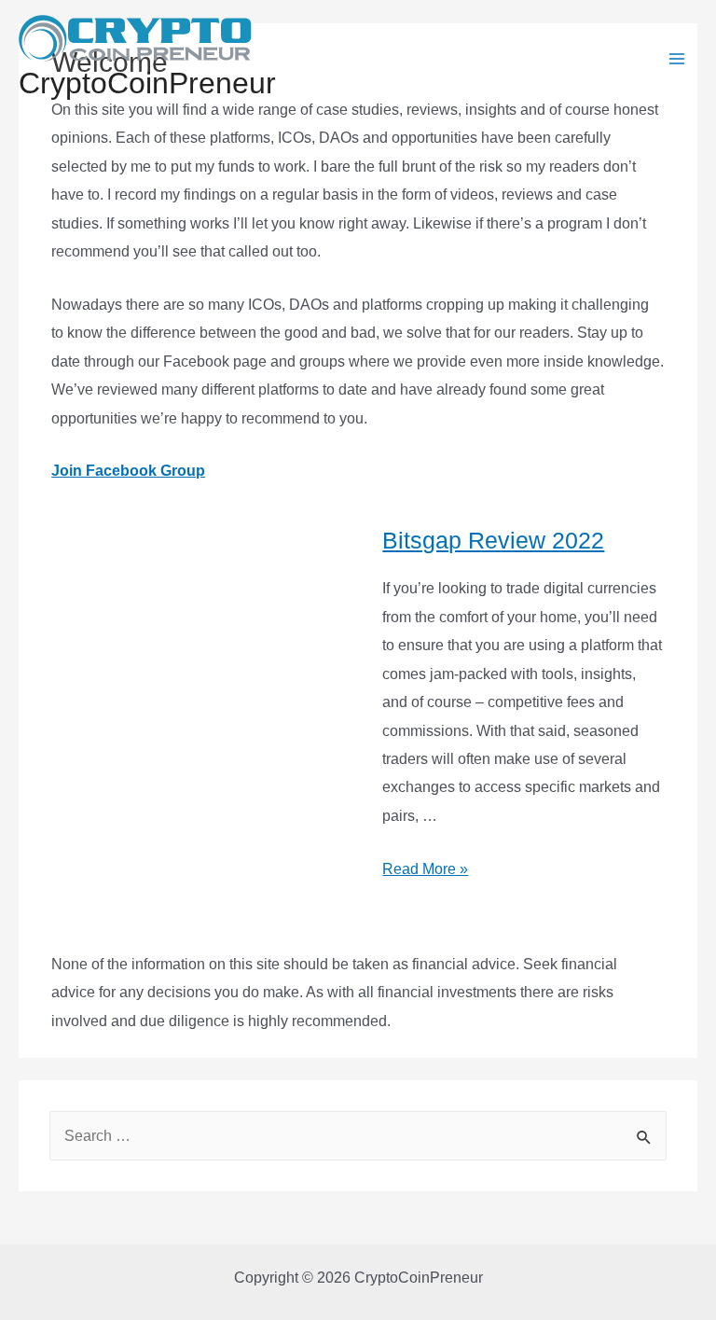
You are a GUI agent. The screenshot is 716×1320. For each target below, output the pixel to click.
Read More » (425, 868)
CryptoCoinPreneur (147, 83)
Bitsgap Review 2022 (493, 540)
